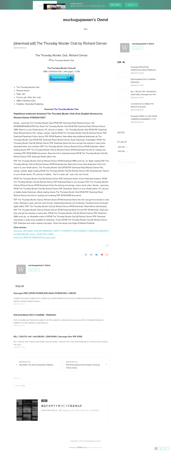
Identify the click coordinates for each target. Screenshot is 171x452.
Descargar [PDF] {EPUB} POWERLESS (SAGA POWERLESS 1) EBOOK (45, 293)
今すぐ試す (115, 4)
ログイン (131, 4)
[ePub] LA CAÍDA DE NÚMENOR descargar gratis (34, 237)
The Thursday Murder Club (66, 109)
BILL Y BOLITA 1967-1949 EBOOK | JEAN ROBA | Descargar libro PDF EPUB (48, 336)
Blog (85, 29)
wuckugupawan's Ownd (85, 19)
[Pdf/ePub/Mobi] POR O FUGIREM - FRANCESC (35, 315)
